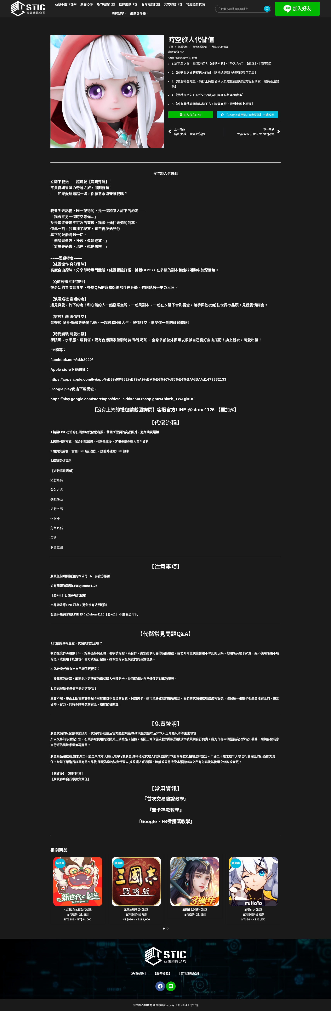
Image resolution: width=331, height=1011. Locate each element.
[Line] (171, 986)
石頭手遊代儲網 (75, 595)
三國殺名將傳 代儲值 (194, 909)
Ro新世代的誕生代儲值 (78, 909)
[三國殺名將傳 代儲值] (194, 881)
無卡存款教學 (166, 810)
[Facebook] (160, 986)
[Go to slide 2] (167, 929)
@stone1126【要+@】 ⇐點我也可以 (112, 614)
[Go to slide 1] (164, 929)
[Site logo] (28, 8)
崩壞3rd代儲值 (253, 909)
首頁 (171, 46)
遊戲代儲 (183, 46)
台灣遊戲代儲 (200, 46)
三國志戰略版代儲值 (136, 909)
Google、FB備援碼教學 (165, 821)
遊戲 (194, 58)
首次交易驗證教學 (165, 798)
